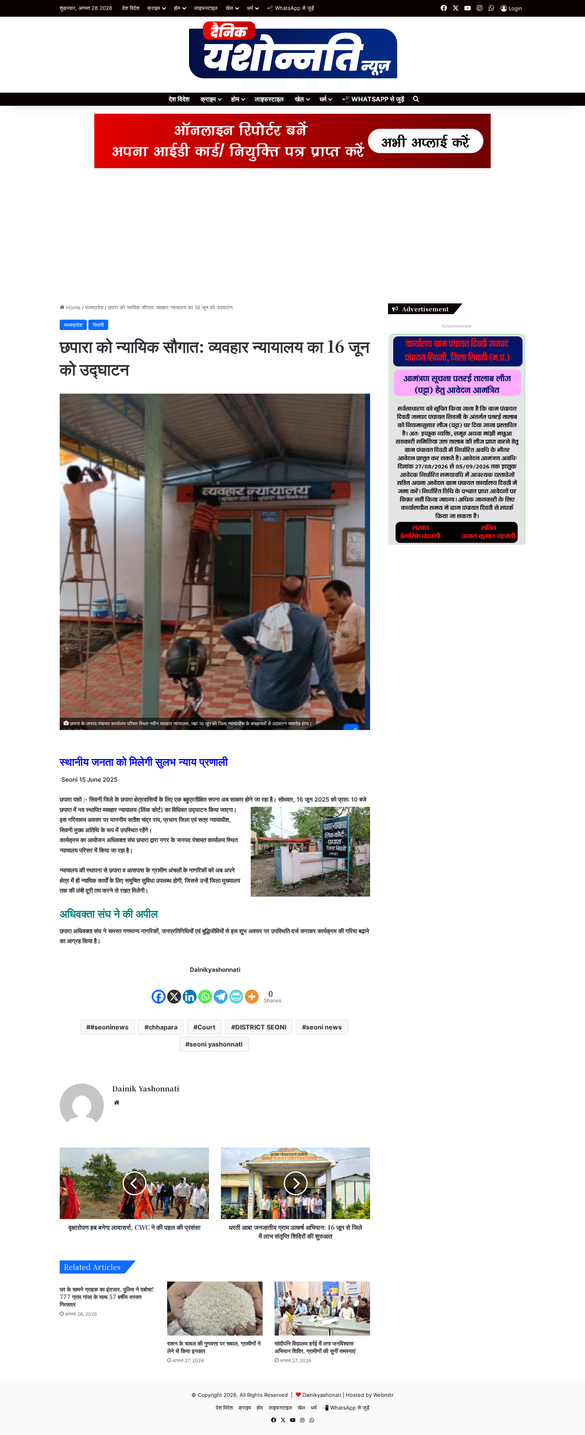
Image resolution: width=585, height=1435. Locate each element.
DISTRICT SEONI (260, 1027)
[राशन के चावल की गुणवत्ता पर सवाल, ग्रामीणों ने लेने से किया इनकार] (215, 1308)
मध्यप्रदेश (94, 307)
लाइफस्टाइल (206, 8)
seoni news (324, 1027)
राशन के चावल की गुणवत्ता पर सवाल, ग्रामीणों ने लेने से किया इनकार (214, 1347)
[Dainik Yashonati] (292, 50)
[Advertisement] (292, 235)
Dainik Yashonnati (145, 1088)
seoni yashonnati (215, 1044)
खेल (229, 8)
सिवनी (98, 325)
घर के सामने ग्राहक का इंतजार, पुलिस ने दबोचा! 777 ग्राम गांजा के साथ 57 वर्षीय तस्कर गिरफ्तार (107, 1296)
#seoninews (109, 1027)
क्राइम (153, 8)
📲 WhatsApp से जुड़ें (290, 8)
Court (206, 1027)
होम (177, 8)
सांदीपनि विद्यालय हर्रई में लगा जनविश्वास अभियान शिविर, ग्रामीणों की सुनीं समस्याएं (315, 1347)
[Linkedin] (190, 990)
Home (72, 307)
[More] (252, 990)
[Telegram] (221, 990)
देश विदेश (130, 8)
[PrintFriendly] (236, 990)
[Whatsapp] (205, 990)
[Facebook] (159, 990)
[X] (174, 990)
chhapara (162, 1027)
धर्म (250, 8)
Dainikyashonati (321, 1395)
